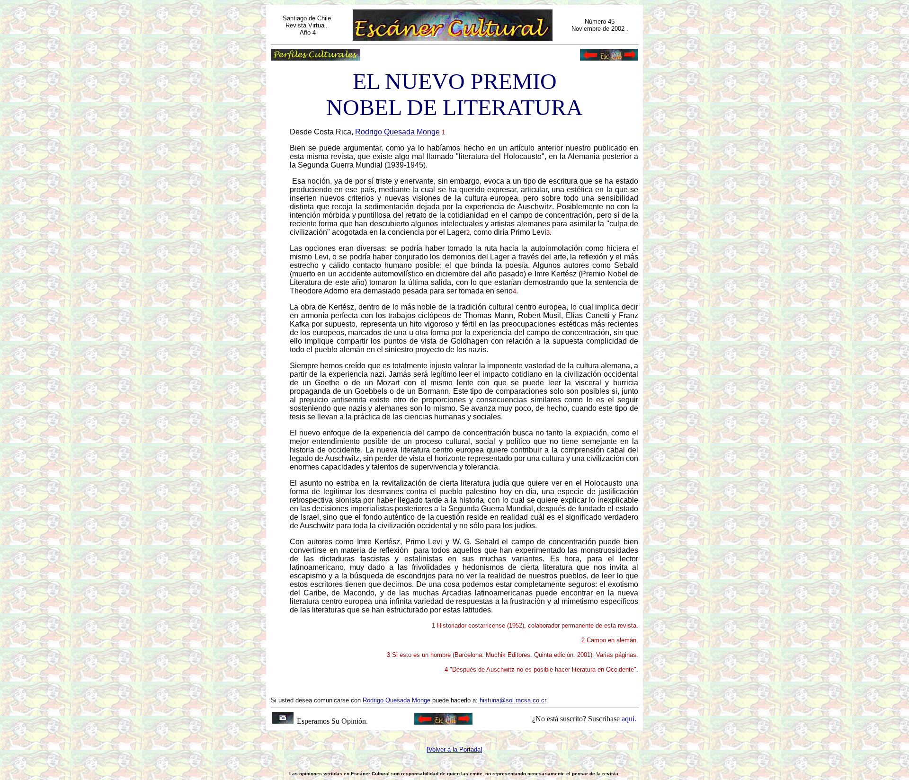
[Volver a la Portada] (454, 749)
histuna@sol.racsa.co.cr (513, 700)
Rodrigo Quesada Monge (397, 132)
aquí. (629, 719)
